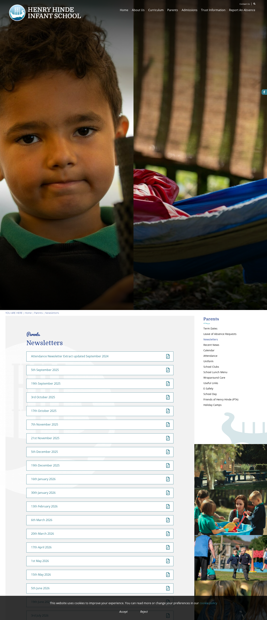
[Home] (45, 13)
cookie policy (208, 603)
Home (28, 313)
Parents (38, 313)
